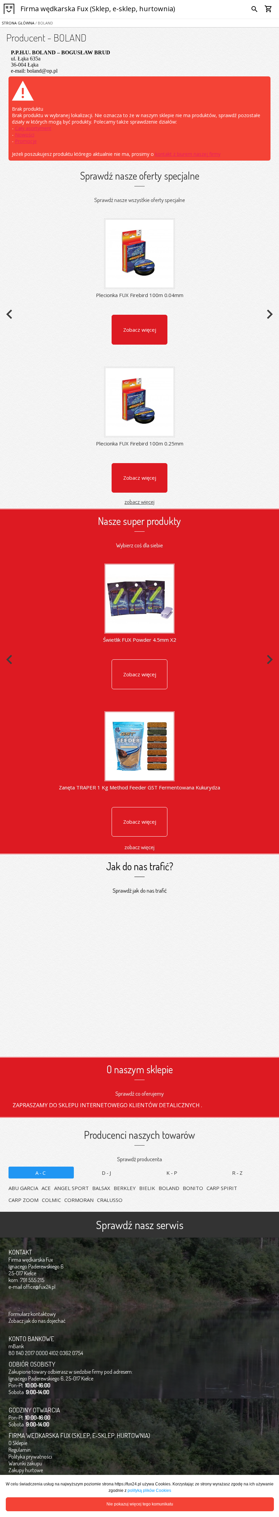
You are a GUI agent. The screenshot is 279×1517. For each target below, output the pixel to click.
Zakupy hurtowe (26, 1470)
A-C (41, 1172)
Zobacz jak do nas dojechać (37, 1320)
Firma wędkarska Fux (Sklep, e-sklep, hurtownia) (97, 8)
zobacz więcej (139, 501)
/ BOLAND (43, 22)
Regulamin (20, 1449)
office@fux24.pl (39, 1286)
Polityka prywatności (30, 1456)
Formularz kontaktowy (32, 1314)
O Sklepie (18, 1443)
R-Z (238, 1172)
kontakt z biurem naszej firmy (187, 154)
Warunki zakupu (25, 1463)
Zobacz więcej (139, 329)
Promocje (26, 141)
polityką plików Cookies (149, 1490)
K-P (172, 1172)
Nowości (24, 134)
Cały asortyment (33, 128)
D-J (107, 1172)
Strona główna (18, 22)
